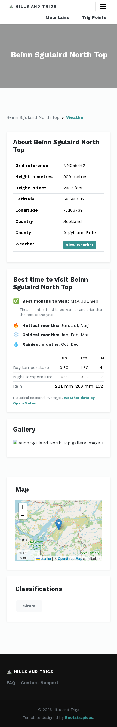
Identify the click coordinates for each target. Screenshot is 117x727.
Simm (29, 605)
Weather (75, 117)
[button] (58, 524)
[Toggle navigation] (102, 6)
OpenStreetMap (70, 558)
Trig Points (94, 17)
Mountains (57, 17)
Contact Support (40, 682)
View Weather (79, 245)
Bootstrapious (79, 717)
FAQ (11, 682)
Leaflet (45, 558)
